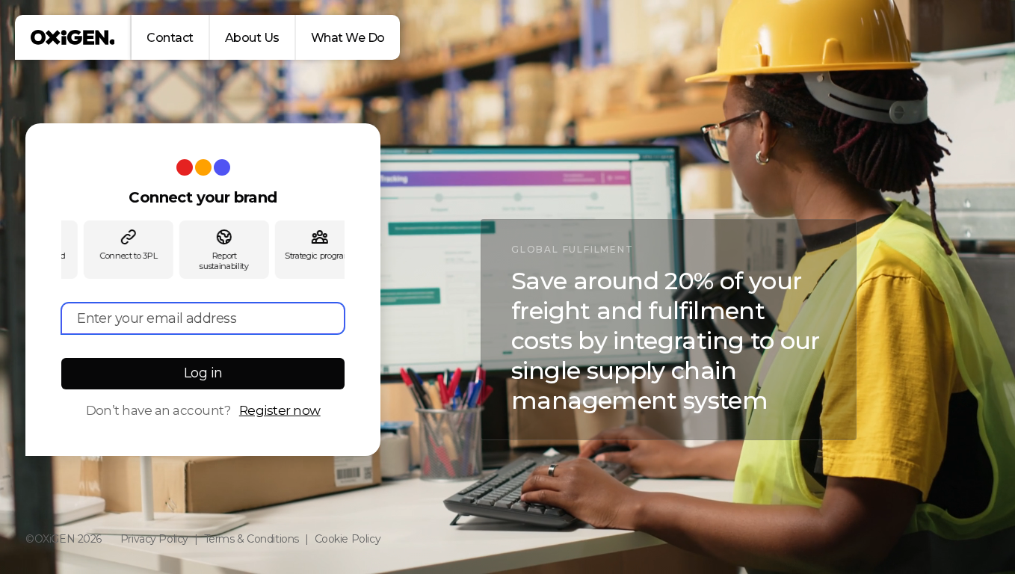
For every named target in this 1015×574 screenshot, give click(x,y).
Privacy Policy (154, 539)
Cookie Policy (348, 539)
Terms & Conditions (251, 539)
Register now (280, 410)
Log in (203, 373)
